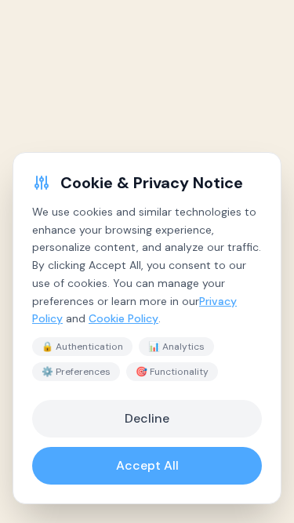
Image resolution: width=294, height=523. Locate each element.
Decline (147, 418)
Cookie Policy (123, 318)
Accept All (147, 465)
